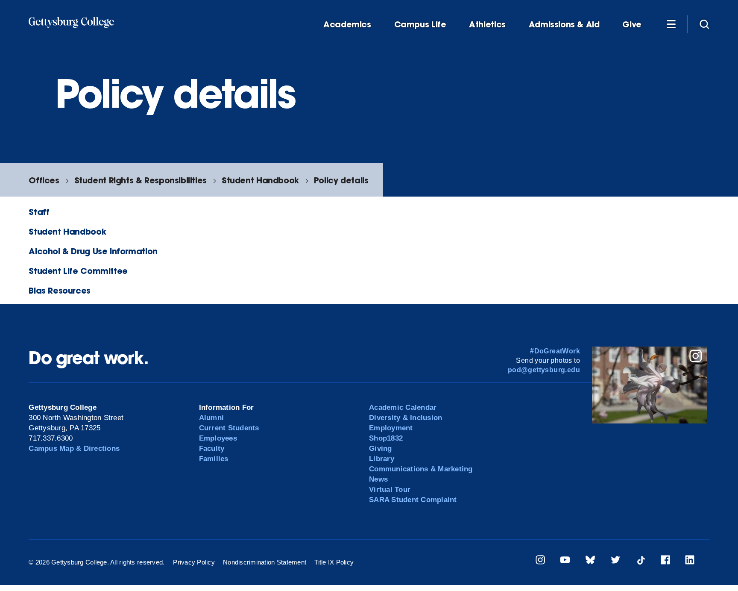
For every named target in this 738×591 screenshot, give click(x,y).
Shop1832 (386, 438)
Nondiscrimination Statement (264, 562)
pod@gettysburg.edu (544, 369)
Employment (391, 428)
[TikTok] (641, 561)
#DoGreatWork (555, 351)
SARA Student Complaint (413, 500)
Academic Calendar (402, 407)
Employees (218, 438)
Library (381, 459)
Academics (347, 24)
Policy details (341, 180)
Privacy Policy (194, 562)
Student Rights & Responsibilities (140, 180)
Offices (44, 180)
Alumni (211, 418)
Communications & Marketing (421, 469)
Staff (39, 211)
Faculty (212, 448)
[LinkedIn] (689, 561)
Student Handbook (260, 180)
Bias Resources (60, 290)
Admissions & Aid (564, 24)
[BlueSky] (590, 561)
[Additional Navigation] (671, 24)
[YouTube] (565, 561)
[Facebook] (665, 561)
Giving (380, 448)
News (378, 479)
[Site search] (704, 24)
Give (631, 24)
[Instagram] (540, 561)
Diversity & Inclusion (405, 418)
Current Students (229, 428)
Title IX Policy (334, 562)
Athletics (487, 24)
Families (213, 459)
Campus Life (420, 24)
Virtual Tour (389, 489)
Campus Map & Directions (74, 448)
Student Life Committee (78, 270)
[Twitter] (615, 561)
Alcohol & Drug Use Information (93, 251)
